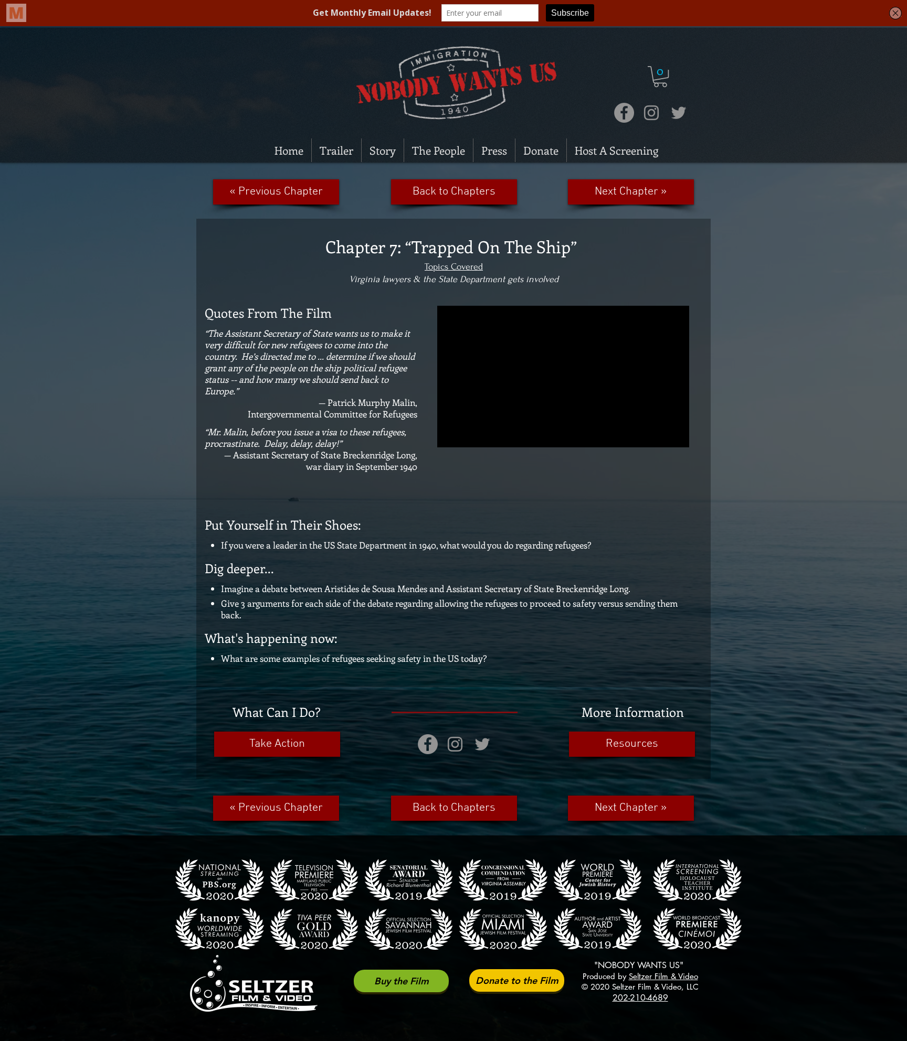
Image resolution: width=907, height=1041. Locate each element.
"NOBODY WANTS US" (641, 965)
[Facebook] (624, 113)
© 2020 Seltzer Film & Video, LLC (640, 987)
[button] (660, 76)
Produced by (640, 976)
